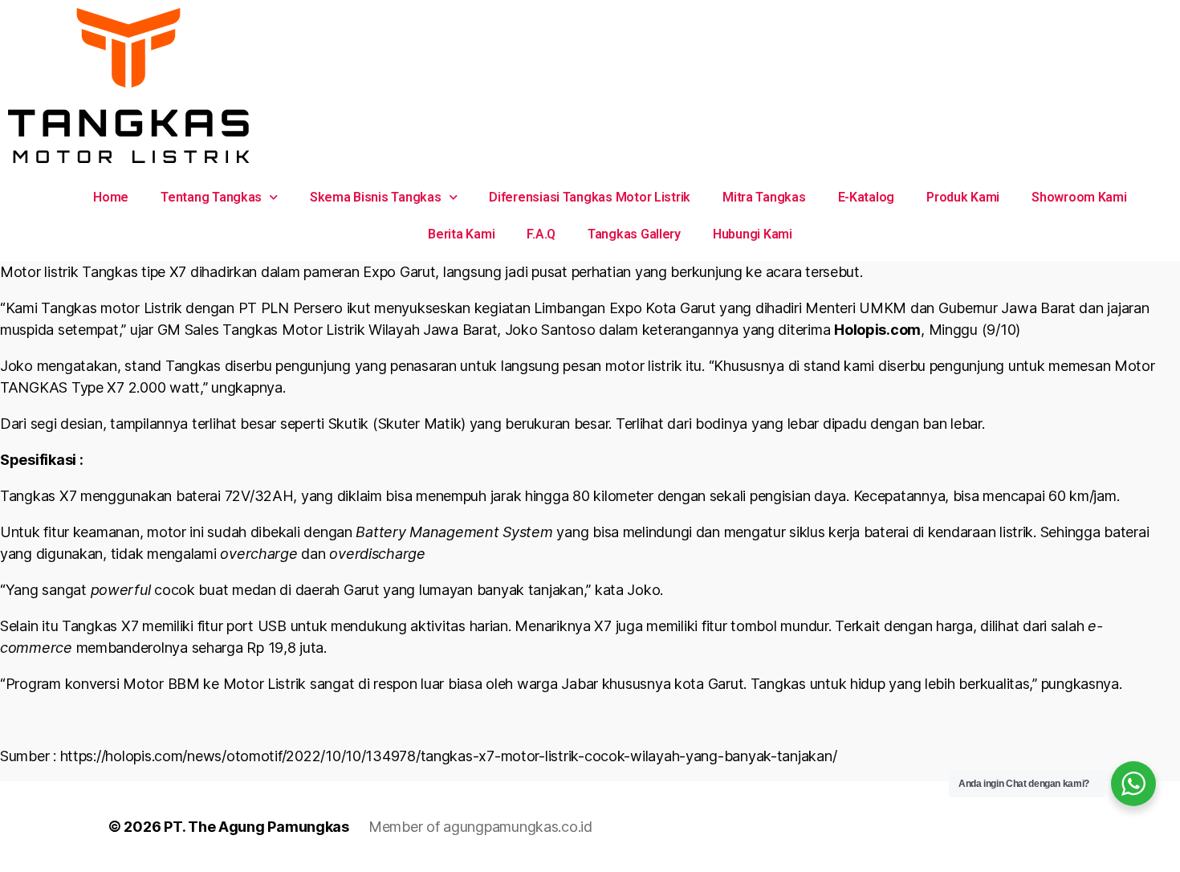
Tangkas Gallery (634, 234)
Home (110, 197)
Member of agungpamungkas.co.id (480, 826)
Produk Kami (962, 197)
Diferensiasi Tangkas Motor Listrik (589, 197)
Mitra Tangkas (764, 197)
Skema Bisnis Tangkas (375, 197)
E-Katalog (866, 197)
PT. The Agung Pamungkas (256, 826)
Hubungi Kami (752, 234)
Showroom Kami (1079, 197)
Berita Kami (461, 234)
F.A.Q (541, 234)
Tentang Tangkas (211, 197)
